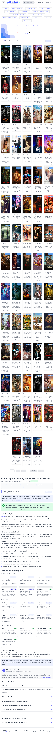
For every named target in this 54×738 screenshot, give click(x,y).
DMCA (10, 731)
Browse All (48, 2)
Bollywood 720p (31, 8)
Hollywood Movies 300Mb (36, 14)
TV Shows (48, 17)
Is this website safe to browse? (10, 697)
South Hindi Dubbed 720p (17, 14)
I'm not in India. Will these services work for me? (15, 722)
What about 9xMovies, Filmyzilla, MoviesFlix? (14, 718)
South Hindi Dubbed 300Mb (40, 11)
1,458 (33, 471)
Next (41, 471)
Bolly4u (3, 516)
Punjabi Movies (24, 11)
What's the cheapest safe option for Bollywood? (14, 714)
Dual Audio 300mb (45, 8)
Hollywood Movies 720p (9, 17)
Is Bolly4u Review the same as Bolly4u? (12, 685)
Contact (34, 731)
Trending (40, 2)
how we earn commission (45, 677)
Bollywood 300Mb (17, 8)
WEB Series (27, 20)
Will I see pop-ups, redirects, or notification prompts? (16, 701)
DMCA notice (28, 500)
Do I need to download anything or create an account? (16, 705)
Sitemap (49, 731)
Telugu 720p (37, 17)
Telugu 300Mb (25, 17)
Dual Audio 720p (10, 11)
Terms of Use (19, 500)
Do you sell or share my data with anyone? (13, 709)
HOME (5, 8)
